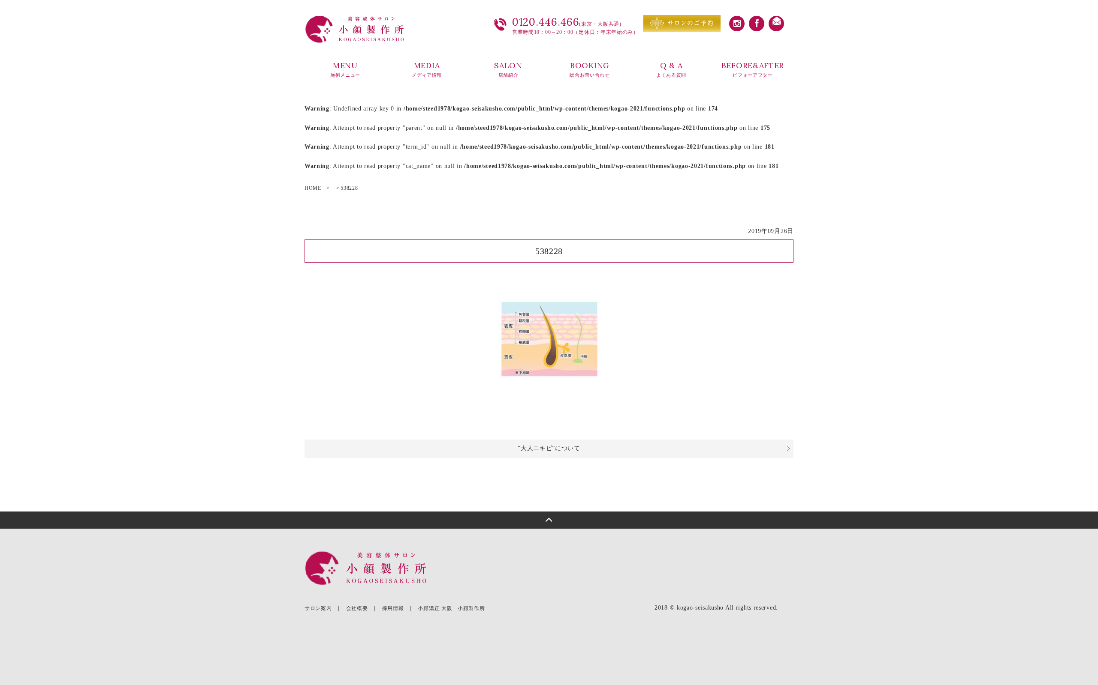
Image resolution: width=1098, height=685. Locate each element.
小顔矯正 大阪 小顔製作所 (451, 608)
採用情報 (393, 608)
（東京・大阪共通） (573, 568)
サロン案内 (318, 608)
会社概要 (357, 608)
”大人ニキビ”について (549, 448)
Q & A (671, 69)
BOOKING (590, 69)
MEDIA (427, 69)
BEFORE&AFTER (752, 69)
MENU (345, 69)
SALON (508, 69)
